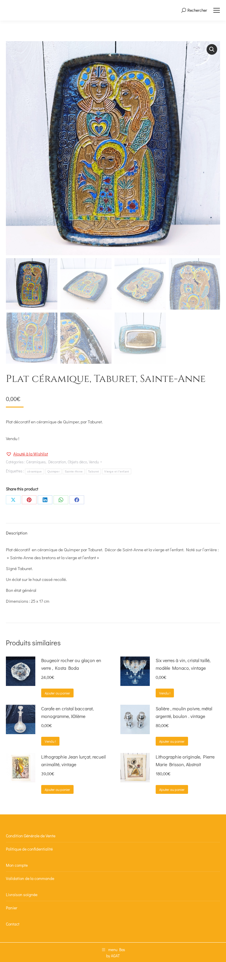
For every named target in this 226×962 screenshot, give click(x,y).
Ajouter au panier (57, 693)
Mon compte (17, 865)
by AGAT (113, 955)
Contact (12, 924)
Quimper (53, 471)
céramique (34, 471)
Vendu (94, 461)
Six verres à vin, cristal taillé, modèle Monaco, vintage (183, 664)
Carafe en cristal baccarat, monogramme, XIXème (67, 712)
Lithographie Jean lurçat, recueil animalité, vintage (73, 760)
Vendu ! (164, 693)
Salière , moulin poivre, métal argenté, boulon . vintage (184, 712)
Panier (11, 908)
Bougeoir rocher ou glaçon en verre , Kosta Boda (71, 664)
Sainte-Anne (74, 471)
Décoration (57, 461)
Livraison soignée (21, 894)
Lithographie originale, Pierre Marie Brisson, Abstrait (185, 760)
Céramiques (36, 461)
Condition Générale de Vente (30, 836)
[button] (212, 49)
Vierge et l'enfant (116, 471)
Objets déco (77, 461)
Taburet (93, 471)
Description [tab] (16, 533)
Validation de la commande (30, 878)
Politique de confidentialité (29, 849)
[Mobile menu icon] (216, 10)
